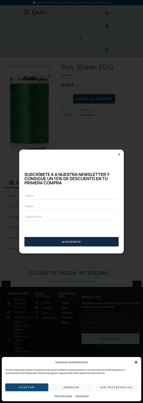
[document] (71, 201)
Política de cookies (63, 395)
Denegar (71, 387)
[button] (136, 362)
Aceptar (27, 387)
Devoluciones (82, 395)
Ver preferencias (116, 387)
